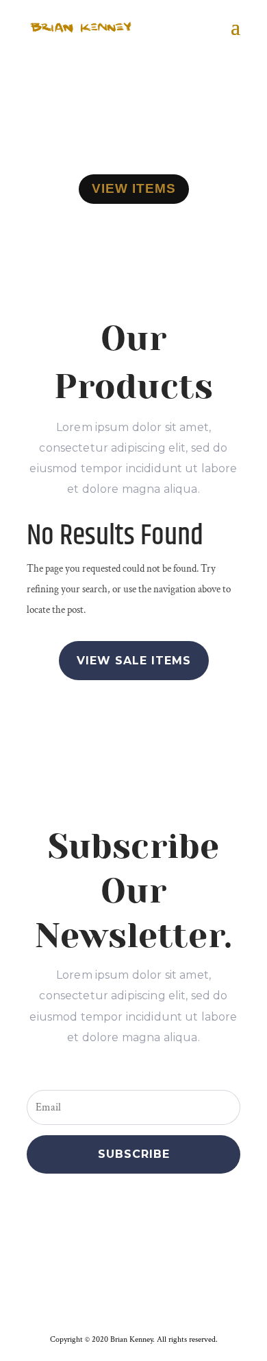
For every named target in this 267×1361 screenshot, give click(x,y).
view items (134, 188)
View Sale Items (134, 660)
